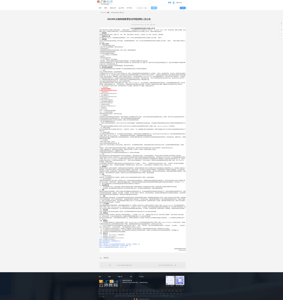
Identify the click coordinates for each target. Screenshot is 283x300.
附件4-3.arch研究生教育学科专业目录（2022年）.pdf (112, 247)
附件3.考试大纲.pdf (104, 242)
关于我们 (141, 276)
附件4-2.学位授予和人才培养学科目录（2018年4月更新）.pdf (115, 245)
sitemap (172, 296)
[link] (108, 12)
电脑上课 (120, 276)
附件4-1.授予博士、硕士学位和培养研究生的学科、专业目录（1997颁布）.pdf (119, 244)
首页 (108, 12)
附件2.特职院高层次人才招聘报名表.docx (110, 241)
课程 (109, 276)
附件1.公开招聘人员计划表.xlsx (107, 239)
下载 (131, 276)
